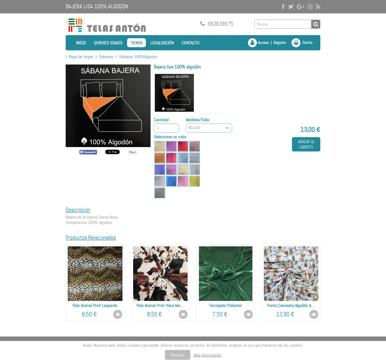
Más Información (207, 355)
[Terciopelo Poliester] (225, 273)
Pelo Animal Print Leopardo (95, 305)
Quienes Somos (108, 43)
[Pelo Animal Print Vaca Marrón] (160, 273)
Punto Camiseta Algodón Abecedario (291, 305)
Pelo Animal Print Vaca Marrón (160, 305)
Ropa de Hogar (81, 56)
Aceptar (177, 354)
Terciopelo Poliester (225, 305)
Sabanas (106, 56)
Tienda (136, 43)
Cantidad (161, 120)
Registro (280, 42)
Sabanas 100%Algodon (138, 56)
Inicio (81, 43)
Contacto (190, 43)
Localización (162, 43)
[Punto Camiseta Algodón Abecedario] (291, 273)
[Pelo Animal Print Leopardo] (95, 273)
